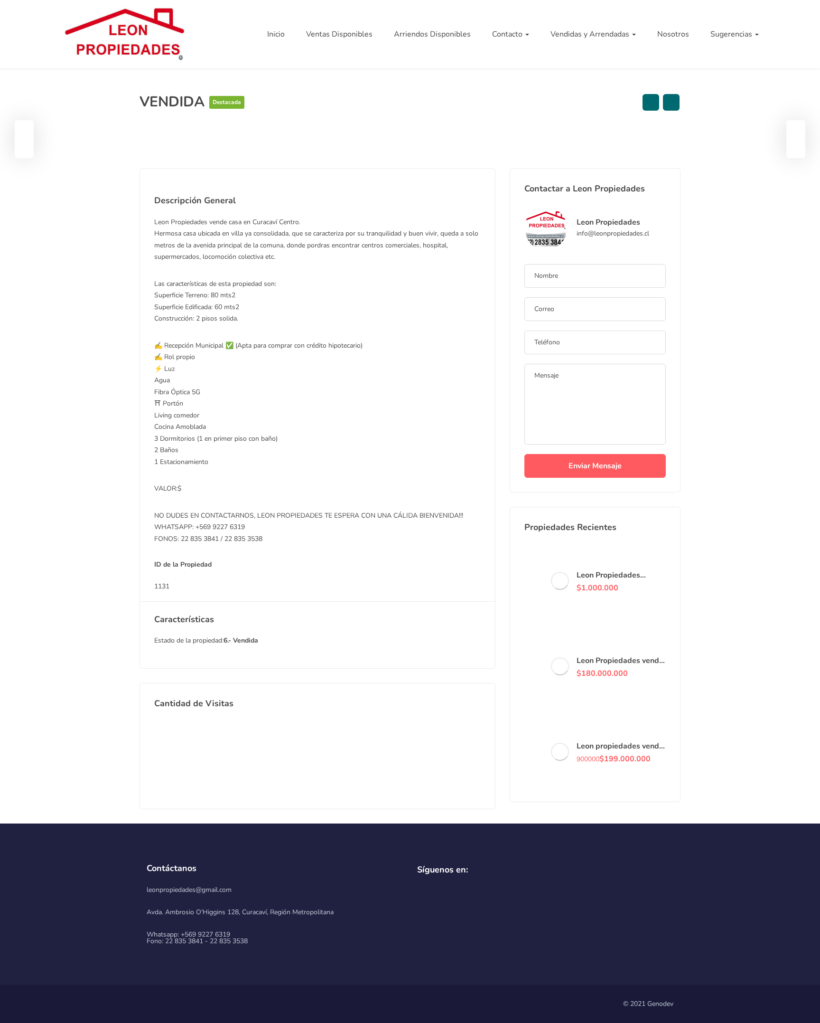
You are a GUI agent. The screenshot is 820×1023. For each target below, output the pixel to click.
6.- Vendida (241, 640)
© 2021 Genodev (648, 1003)
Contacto (508, 34)
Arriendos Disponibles (432, 34)
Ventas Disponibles (339, 34)
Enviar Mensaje (595, 466)
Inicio (276, 34)
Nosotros (673, 34)
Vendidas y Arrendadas (590, 34)
